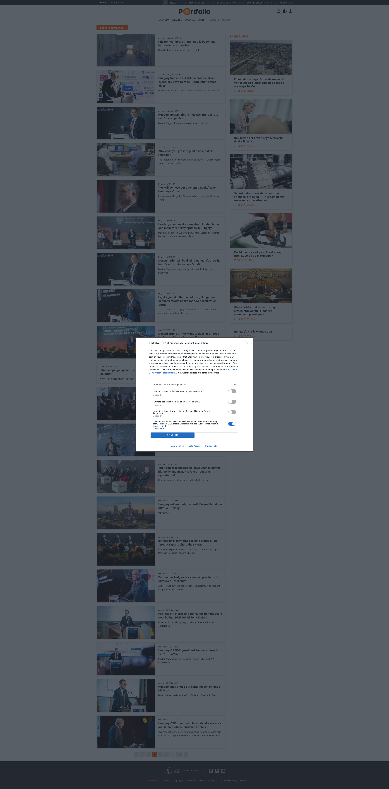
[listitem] (194, 384)
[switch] (232, 391)
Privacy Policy (211, 446)
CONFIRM (172, 435)
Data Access (194, 446)
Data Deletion (177, 446)
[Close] (247, 343)
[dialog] (194, 394)
